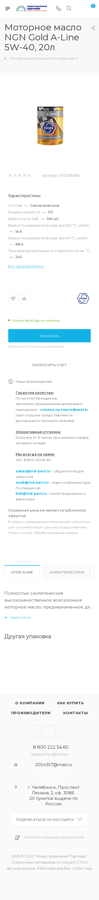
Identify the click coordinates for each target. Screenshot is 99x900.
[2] (14, 175)
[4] (24, 175)
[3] (19, 175)
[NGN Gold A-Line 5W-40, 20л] (50, 124)
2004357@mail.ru (53, 764)
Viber (50, 731)
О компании (30, 703)
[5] (28, 175)
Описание (22, 572)
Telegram (36, 731)
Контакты (75, 713)
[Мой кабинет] (79, 8)
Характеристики (67, 572)
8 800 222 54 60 (50, 747)
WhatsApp (64, 731)
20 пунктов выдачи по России (53, 801)
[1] (10, 175)
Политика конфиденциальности (54, 837)
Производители (31, 713)
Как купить (70, 703)
